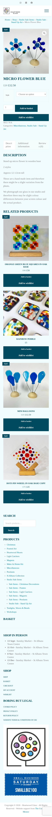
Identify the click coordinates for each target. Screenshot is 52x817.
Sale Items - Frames (17, 588)
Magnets (10, 560)
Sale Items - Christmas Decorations (24, 584)
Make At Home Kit (15, 564)
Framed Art (12, 549)
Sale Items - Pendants (18, 599)
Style (7, 95)
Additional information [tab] (24, 145)
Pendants (11, 572)
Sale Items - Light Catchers (20, 592)
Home (7, 20)
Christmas (11, 545)
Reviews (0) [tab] (42, 145)
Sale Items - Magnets (18, 596)
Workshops (12, 612)
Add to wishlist (26, 117)
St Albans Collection (15, 576)
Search (11, 530)
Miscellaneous (20, 126)
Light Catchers (13, 556)
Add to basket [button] (26, 277)
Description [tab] (9, 145)
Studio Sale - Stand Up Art (20, 603)
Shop (14, 20)
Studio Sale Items (26, 20)
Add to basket (26, 108)
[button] (44, 33)
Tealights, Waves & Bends (18, 608)
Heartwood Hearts (14, 552)
